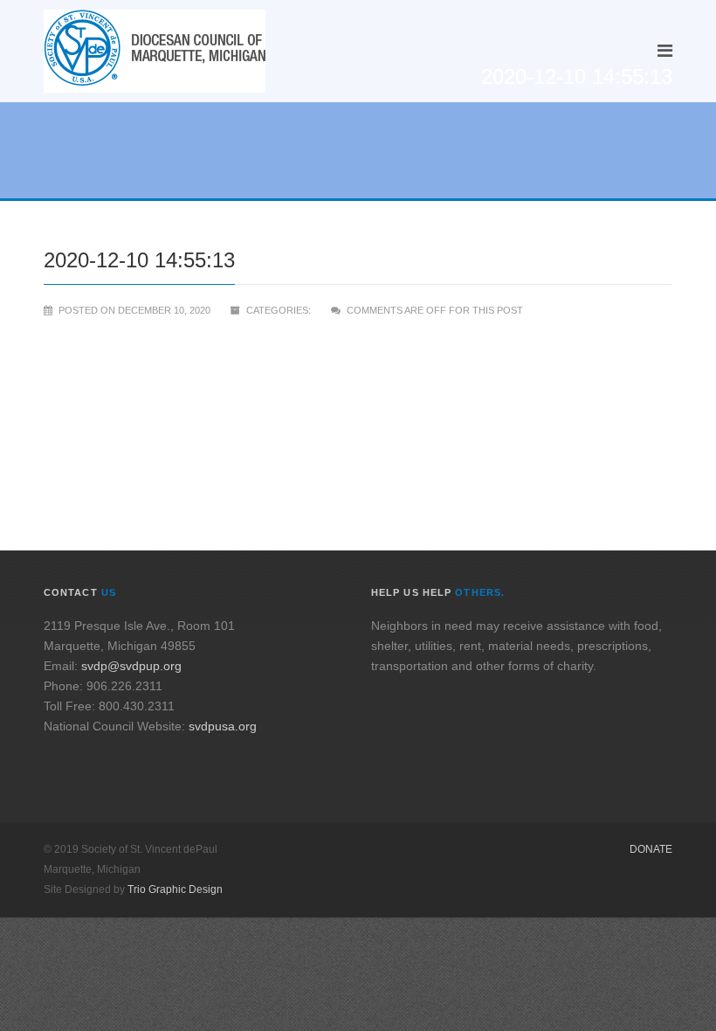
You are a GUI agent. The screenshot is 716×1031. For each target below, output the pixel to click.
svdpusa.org (223, 726)
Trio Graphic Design (175, 889)
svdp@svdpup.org (131, 666)
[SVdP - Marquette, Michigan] (154, 51)
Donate (651, 849)
